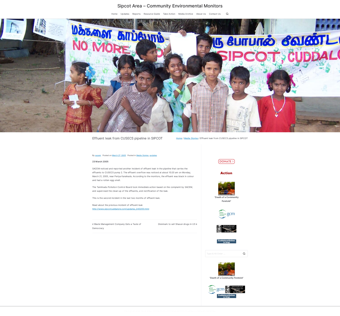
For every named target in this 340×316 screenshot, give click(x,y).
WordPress (211, 311)
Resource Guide (152, 14)
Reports (136, 14)
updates (153, 155)
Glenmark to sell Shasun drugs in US (176, 224)
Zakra (199, 311)
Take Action (169, 14)
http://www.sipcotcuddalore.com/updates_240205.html (120, 209)
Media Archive (185, 14)
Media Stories (142, 155)
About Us (201, 14)
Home (114, 14)
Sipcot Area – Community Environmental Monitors (170, 6)
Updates (125, 14)
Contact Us (215, 14)
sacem (98, 155)
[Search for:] (226, 253)
